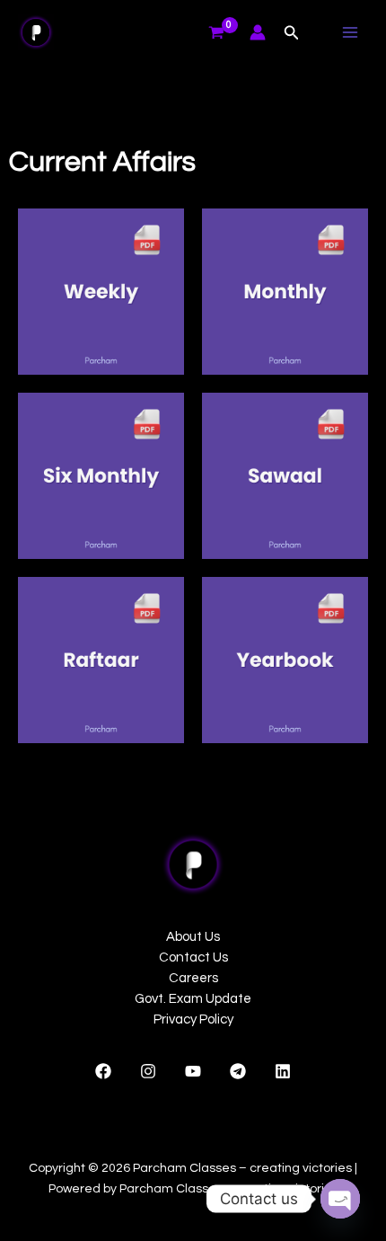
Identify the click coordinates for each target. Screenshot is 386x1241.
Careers (193, 978)
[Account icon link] (258, 32)
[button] (292, 33)
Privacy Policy (193, 1019)
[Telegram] (238, 1071)
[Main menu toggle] (350, 32)
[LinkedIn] (283, 1071)
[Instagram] (148, 1071)
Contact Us (193, 957)
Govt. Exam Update (193, 999)
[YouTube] (193, 1071)
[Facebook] (103, 1071)
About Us (193, 937)
